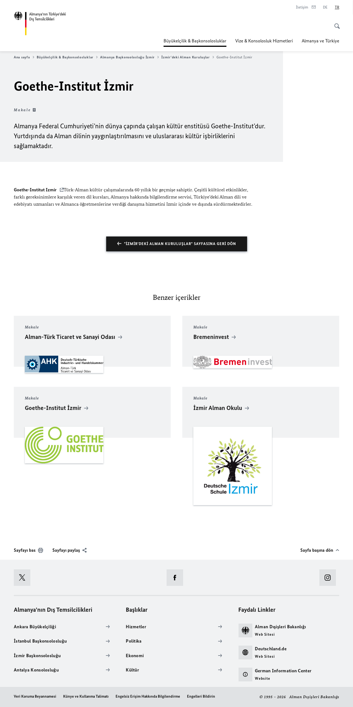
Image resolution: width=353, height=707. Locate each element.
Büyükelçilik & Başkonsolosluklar (195, 40)
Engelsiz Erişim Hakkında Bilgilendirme (148, 696)
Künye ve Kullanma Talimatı (86, 696)
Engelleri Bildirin (201, 696)
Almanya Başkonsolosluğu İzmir (127, 57)
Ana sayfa (22, 57)
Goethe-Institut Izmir (36, 189)
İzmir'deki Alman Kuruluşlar (185, 57)
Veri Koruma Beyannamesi (35, 696)
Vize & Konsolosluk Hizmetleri (264, 40)
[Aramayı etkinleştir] (335, 23)
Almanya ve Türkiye (320, 40)
